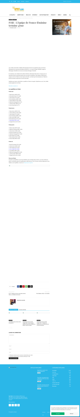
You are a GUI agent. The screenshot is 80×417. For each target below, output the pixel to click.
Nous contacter (12, 402)
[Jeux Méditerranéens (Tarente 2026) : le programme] (15, 316)
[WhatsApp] (26, 286)
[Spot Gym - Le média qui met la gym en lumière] (18, 8)
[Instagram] (11, 1)
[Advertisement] (47, 7)
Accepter (58, 413)
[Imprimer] (31, 286)
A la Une (39, 372)
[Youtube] (15, 1)
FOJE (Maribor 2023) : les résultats (42, 293)
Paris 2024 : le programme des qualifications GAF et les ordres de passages (43, 378)
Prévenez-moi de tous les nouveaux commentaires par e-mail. (21, 355)
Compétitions (14, 19)
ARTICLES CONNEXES (13, 309)
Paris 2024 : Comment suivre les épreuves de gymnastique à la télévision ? (43, 386)
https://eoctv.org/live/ (28, 162)
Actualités (13, 18)
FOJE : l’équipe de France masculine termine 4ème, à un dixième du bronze (17, 294)
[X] (13, 1)
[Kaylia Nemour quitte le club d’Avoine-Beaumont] (33, 372)
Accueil (10, 18)
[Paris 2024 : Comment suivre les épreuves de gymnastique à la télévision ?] (33, 387)
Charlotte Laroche (13, 27)
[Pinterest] (23, 286)
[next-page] (11, 327)
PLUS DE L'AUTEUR (22, 309)
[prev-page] (9, 327)
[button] (69, 14)
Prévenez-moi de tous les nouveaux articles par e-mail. (20, 356)
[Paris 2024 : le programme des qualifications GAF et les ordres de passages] (33, 380)
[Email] (29, 286)
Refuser (71, 413)
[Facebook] (9, 1)
